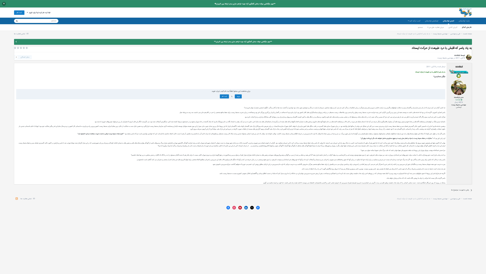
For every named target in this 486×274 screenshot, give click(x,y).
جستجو (420, 27)
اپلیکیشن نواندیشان (431, 21)
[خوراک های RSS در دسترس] (16, 199)
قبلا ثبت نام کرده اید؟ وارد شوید (39, 12)
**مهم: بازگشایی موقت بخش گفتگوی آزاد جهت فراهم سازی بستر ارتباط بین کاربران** (245, 3)
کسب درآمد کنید (414, 21)
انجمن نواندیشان (448, 21)
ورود (238, 96)
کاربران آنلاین (452, 27)
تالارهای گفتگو (467, 27)
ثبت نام (19, 12)
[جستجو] (17, 21)
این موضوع (26, 21)
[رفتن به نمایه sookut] (469, 57)
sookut (457, 55)
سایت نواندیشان (464, 21)
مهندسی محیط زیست (445, 58)
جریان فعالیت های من (436, 27)
